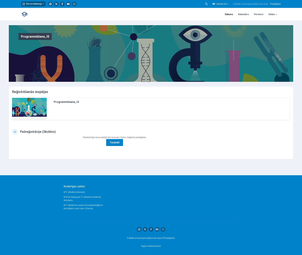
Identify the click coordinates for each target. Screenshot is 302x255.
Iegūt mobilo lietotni (151, 246)
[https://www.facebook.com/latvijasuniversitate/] (62, 4)
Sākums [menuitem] (229, 14)
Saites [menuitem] (271, 14)
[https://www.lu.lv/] (50, 4)
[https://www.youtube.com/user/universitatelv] (68, 4)
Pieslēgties (275, 4)
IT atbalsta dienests (75, 192)
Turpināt (115, 142)
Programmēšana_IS (66, 102)
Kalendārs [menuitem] (243, 14)
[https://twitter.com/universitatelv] (56, 4)
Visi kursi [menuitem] (258, 14)
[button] (33, 3)
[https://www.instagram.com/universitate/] (74, 4)
